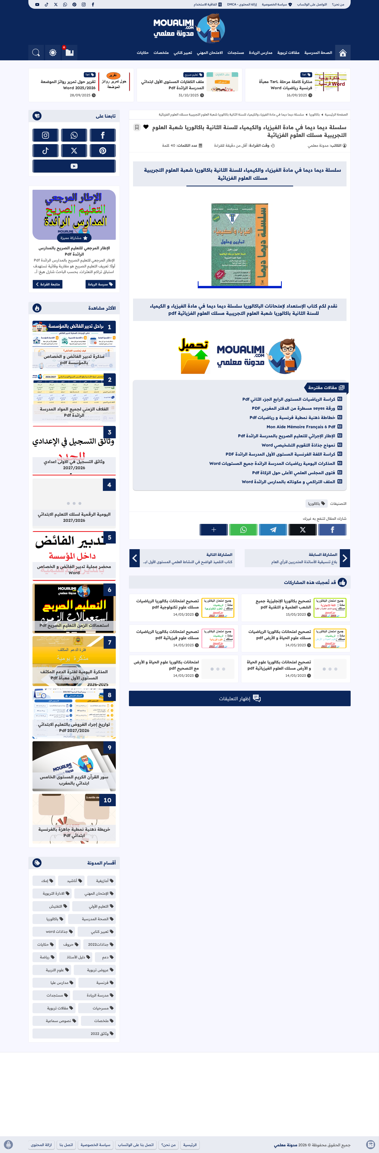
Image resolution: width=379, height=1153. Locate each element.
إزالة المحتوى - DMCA (242, 4)
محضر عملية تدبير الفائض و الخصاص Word (74, 569)
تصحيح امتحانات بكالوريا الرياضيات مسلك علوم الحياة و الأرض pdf (280, 634)
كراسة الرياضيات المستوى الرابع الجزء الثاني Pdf (288, 399)
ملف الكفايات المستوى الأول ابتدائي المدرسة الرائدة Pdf (172, 84)
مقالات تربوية (288, 52)
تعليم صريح (191, 74)
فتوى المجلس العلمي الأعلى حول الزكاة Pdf (293, 472)
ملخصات (161, 52)
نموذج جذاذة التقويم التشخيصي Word (298, 445)
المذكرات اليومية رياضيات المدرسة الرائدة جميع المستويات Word (272, 463)
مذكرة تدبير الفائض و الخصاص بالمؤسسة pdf (74, 359)
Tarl (304, 74)
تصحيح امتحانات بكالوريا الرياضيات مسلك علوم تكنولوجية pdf (167, 604)
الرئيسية (190, 1144)
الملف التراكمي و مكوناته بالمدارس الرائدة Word (288, 481)
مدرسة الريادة (98, 284)
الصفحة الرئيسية (336, 114)
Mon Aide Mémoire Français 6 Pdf (301, 426)
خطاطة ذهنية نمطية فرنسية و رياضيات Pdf (292, 417)
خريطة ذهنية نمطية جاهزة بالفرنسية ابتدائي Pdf (74, 832)
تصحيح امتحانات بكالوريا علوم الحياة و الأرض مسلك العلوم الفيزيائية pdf (279, 665)
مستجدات (236, 52)
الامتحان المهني (210, 52)
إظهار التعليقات (234, 699)
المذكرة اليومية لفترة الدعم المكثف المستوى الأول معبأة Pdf (74, 674)
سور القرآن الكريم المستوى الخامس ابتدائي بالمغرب (74, 780)
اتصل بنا (66, 1144)
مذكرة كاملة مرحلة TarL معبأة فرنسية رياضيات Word (285, 84)
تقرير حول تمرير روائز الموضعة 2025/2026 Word (68, 84)
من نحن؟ (338, 4)
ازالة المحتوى (41, 1144)
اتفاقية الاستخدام (205, 4)
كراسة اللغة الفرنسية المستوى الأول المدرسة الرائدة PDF (280, 454)
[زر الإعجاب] (146, 126)
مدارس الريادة (261, 52)
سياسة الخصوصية (274, 4)
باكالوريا (314, 114)
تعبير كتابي (183, 52)
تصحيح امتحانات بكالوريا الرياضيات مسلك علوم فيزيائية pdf (167, 634)
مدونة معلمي (285, 1144)
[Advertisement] (298, 1096)
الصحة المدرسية (318, 52)
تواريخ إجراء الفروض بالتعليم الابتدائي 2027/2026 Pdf (74, 727)
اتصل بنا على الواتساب (136, 1144)
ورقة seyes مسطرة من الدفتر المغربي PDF (293, 408)
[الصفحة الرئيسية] (343, 52)
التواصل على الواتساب (312, 4)
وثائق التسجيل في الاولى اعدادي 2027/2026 (74, 464)
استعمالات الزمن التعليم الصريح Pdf (74, 625)
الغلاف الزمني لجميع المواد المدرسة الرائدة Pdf (74, 412)
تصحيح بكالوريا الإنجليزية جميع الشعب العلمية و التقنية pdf (283, 604)
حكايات (143, 52)
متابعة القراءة (50, 284)
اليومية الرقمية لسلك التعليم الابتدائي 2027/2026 (74, 517)
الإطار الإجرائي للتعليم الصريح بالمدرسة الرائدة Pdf (286, 435)
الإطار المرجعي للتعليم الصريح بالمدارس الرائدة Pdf (74, 251)
